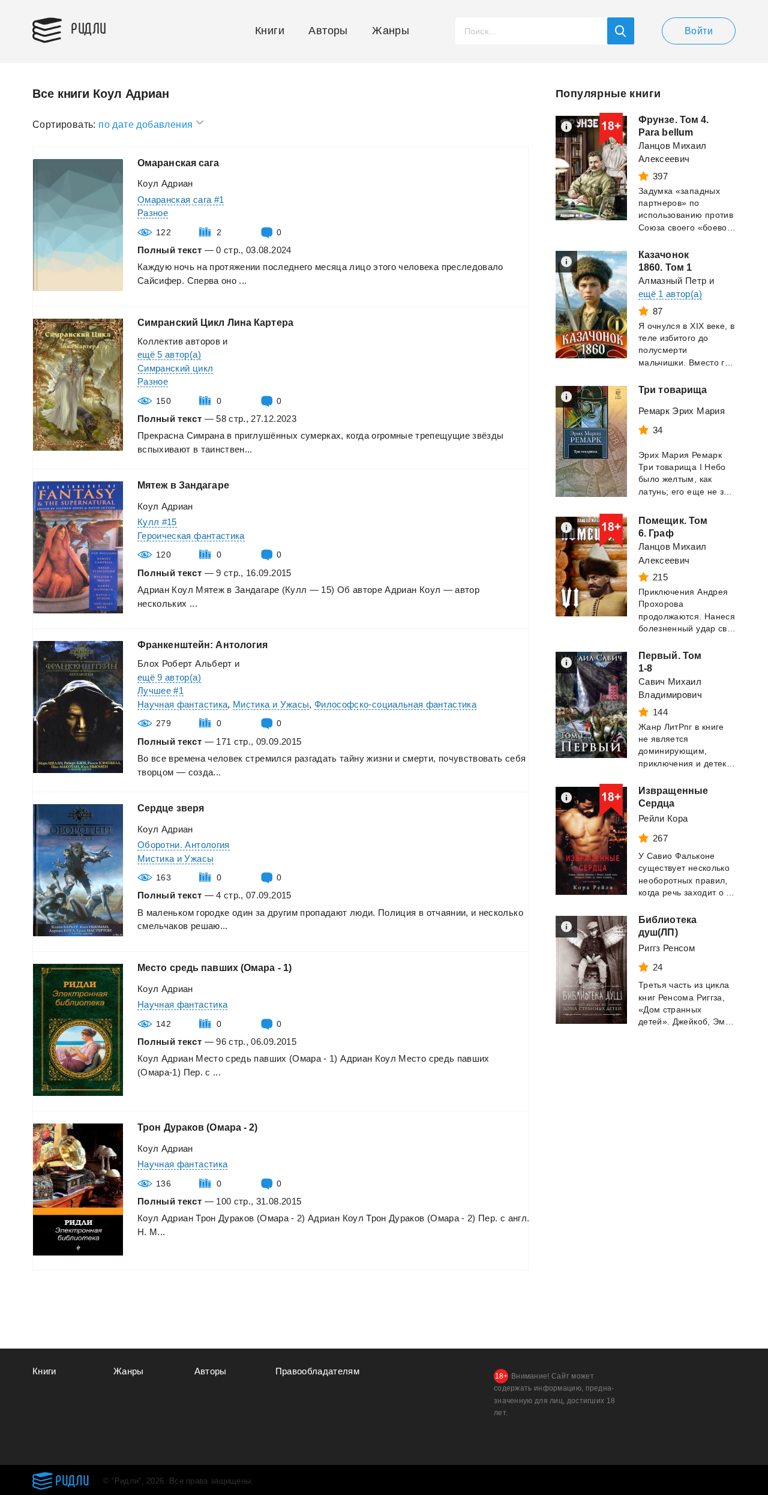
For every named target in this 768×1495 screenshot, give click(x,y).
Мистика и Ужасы (271, 704)
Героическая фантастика (191, 536)
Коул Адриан (165, 183)
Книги (269, 31)
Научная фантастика (182, 704)
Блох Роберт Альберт (184, 663)
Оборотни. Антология (183, 845)
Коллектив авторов (178, 341)
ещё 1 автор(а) (670, 294)
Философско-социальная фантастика (395, 704)
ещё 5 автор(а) (169, 354)
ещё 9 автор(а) (169, 677)
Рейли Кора (663, 818)
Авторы (327, 31)
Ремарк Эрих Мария (681, 411)
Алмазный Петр (672, 280)
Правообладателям (317, 1371)
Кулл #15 (157, 522)
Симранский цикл (175, 368)
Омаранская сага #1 (180, 199)
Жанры (390, 31)
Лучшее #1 (160, 690)
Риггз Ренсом (666, 948)
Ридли (89, 28)
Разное (152, 213)
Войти (699, 31)
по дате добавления (147, 124)
